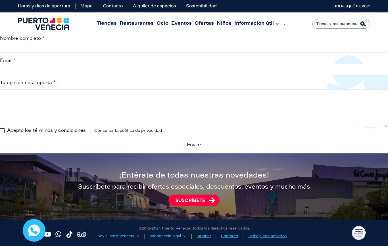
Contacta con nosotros (34, 230)
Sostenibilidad (201, 6)
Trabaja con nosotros (267, 236)
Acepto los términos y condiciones (46, 130)
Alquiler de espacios (154, 6)
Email (6, 61)
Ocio (162, 23)
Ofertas (204, 23)
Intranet (204, 236)
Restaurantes (137, 23)
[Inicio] (43, 24)
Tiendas (107, 23)
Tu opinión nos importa (26, 83)
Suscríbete (190, 200)
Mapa (86, 6)
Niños (224, 23)
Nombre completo (20, 38)
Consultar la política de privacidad (128, 131)
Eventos (181, 23)
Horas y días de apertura (44, 6)
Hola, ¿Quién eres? (351, 6)
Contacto (113, 6)
